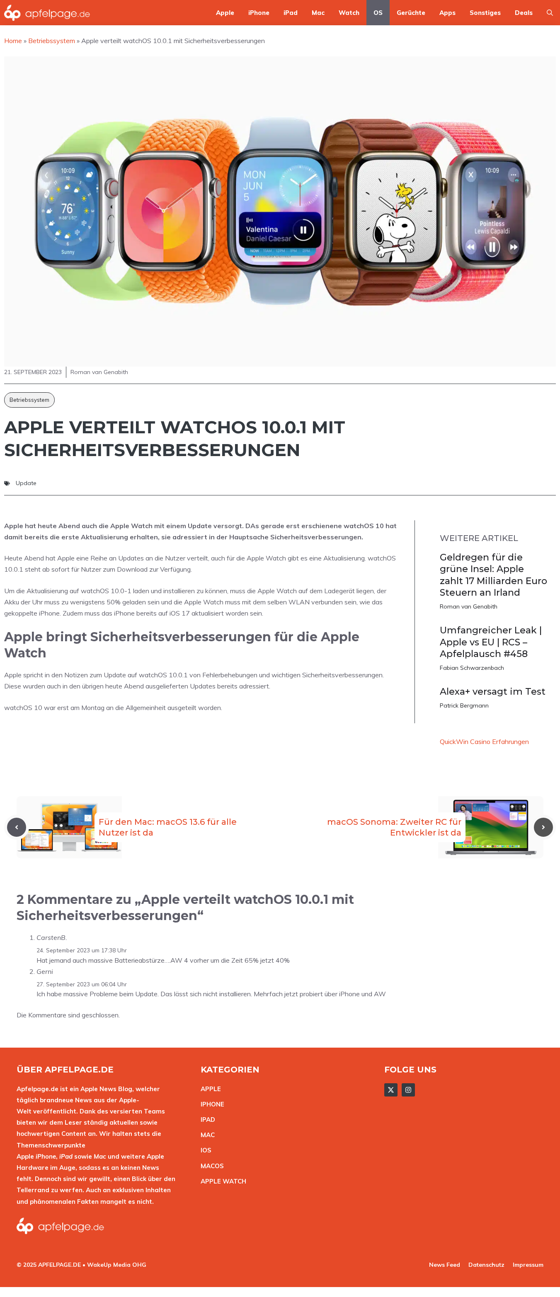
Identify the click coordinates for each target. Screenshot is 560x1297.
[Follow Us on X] (391, 1090)
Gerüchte (411, 13)
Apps (447, 13)
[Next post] (543, 827)
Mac (318, 13)
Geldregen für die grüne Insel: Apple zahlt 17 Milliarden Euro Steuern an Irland (493, 575)
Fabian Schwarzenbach (472, 667)
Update (26, 483)
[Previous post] (16, 827)
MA (206, 1135)
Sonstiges (485, 13)
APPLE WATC (221, 1181)
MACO (210, 1166)
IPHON (211, 1104)
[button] (550, 12)
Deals (524, 13)
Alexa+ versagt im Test (492, 691)
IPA (206, 1119)
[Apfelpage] (47, 12)
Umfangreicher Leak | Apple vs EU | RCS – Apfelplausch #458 (491, 642)
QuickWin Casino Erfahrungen (484, 741)
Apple (225, 13)
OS (378, 13)
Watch (349, 13)
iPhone (258, 13)
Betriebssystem (29, 399)
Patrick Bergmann (464, 705)
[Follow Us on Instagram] (408, 1090)
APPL (209, 1089)
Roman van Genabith (468, 606)
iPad (291, 13)
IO (204, 1150)
